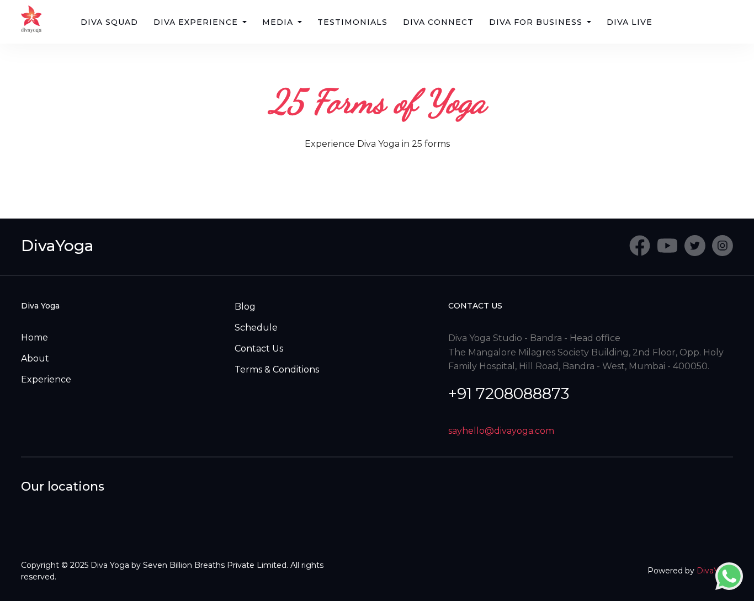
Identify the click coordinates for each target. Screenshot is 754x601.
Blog (245, 306)
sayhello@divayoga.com (501, 431)
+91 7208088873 (508, 393)
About (35, 358)
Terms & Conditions (277, 369)
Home (34, 337)
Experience (46, 379)
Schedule (256, 327)
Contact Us (259, 348)
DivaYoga (57, 245)
